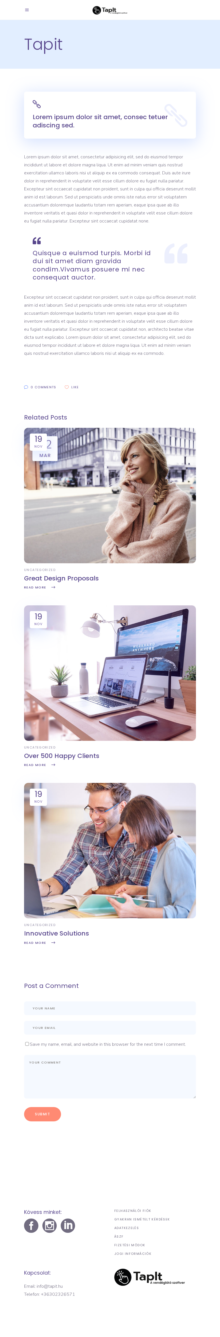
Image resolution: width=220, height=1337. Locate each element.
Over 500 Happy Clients (61, 755)
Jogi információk (133, 1253)
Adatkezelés (126, 1228)
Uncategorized (40, 570)
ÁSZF (119, 1236)
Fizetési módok (129, 1245)
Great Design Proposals (61, 578)
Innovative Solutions (56, 933)
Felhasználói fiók (132, 1210)
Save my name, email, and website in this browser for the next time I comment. (108, 1044)
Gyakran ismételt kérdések (142, 1219)
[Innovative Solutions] (110, 917)
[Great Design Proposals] (110, 562)
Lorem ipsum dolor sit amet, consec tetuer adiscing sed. (100, 121)
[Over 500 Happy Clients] (110, 739)
